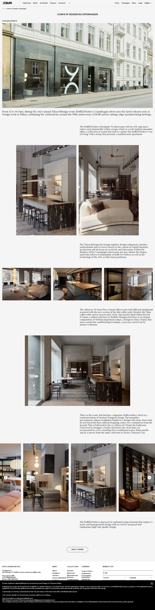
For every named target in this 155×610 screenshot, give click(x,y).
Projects (53, 3)
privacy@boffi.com (26, 598)
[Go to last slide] (6, 477)
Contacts (61, 3)
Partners (55, 575)
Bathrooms (71, 573)
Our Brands (44, 3)
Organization (86, 573)
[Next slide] (149, 477)
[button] (152, 583)
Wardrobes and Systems (72, 576)
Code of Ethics (87, 571)
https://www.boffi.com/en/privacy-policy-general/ (115, 602)
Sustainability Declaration (86, 576)
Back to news (77, 549)
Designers (56, 573)
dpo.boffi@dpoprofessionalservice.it (42, 600)
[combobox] (115, 577)
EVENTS (14, 21)
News (134, 3)
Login (140, 3)
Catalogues (126, 3)
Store (117, 3)
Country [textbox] (106, 578)
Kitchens (70, 571)
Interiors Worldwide (59, 578)
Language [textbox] (132, 578)
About (54, 571)
